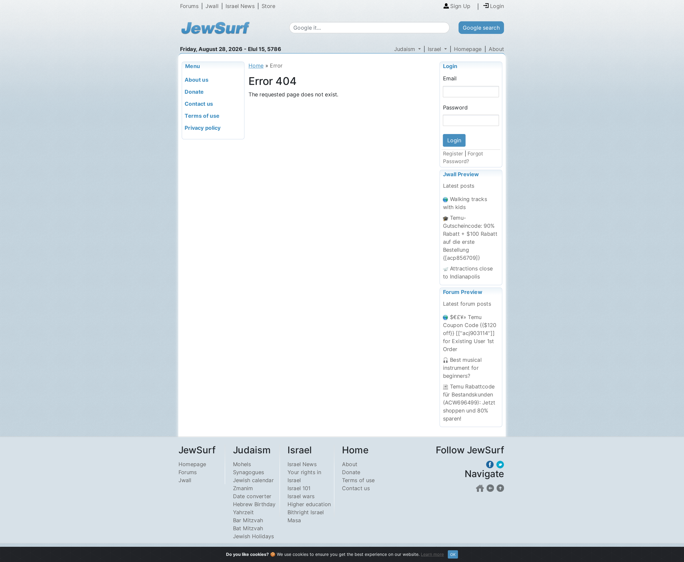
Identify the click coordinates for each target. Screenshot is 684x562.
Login (450, 65)
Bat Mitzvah (248, 528)
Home (255, 65)
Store (268, 6)
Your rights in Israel (304, 476)
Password (455, 107)
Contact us (356, 488)
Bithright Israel (305, 512)
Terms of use (358, 480)
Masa (294, 520)
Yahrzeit (243, 512)
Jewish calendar (253, 480)
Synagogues (248, 472)
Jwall (212, 6)
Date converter (252, 496)
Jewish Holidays (253, 536)
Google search (481, 27)
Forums (189, 6)
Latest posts (459, 186)
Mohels (242, 464)
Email (450, 78)
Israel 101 (298, 488)
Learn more (432, 554)
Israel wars (300, 496)
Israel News (240, 6)
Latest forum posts (467, 303)
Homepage (468, 48)
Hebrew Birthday (254, 504)
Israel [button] (435, 48)
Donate (351, 472)
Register (453, 154)
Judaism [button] (405, 48)
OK (453, 554)
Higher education (309, 504)
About (496, 48)
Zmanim (243, 488)
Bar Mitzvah (248, 520)
